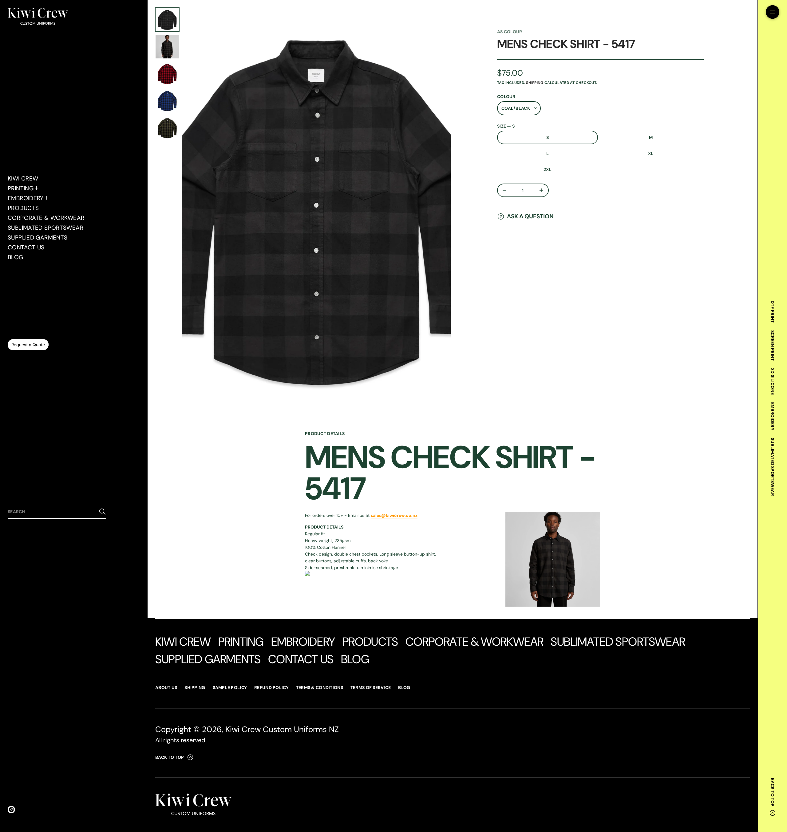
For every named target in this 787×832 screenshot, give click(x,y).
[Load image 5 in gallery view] (167, 101)
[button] (57, 512)
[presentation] (316, 208)
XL (651, 153)
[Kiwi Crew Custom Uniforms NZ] (38, 17)
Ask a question (530, 216)
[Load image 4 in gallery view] (167, 73)
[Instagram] (11, 809)
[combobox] (52, 511)
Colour (506, 96)
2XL (548, 169)
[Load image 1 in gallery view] (167, 19)
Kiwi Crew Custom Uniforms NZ (282, 729)
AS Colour (509, 31)
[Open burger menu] (772, 12)
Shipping (534, 82)
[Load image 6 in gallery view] (167, 128)
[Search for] (102, 511)
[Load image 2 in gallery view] (167, 46)
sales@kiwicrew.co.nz (394, 515)
